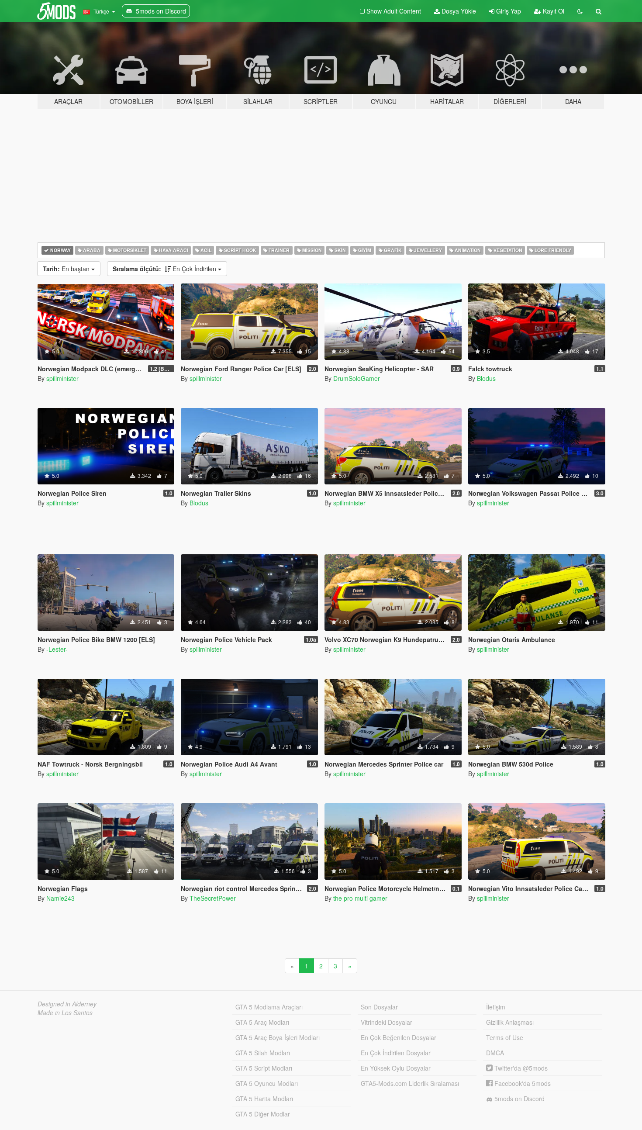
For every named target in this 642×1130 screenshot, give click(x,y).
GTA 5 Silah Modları (262, 1052)
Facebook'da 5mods (522, 1083)
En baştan (67, 268)
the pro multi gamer (360, 898)
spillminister (62, 378)
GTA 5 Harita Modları (264, 1098)
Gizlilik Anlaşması (510, 1022)
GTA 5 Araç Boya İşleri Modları (277, 1037)
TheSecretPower (213, 898)
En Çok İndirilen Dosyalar (396, 1052)
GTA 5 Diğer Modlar (262, 1113)
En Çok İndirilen (165, 268)
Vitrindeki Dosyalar (386, 1022)
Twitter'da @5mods (520, 1068)
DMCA (495, 1052)
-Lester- (57, 649)
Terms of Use (504, 1037)
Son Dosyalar (379, 1006)
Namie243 (60, 898)
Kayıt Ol (552, 11)
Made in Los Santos (65, 1012)
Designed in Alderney (67, 1003)
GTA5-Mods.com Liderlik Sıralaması (410, 1083)
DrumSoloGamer (356, 378)
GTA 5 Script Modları (263, 1068)
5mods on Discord (519, 1098)
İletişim (495, 1006)
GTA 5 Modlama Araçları (269, 1006)
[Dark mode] (580, 11)
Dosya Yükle (458, 11)
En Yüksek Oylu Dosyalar (396, 1068)
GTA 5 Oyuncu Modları (266, 1083)
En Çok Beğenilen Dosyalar (398, 1037)
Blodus (486, 378)
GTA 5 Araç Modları (262, 1022)
